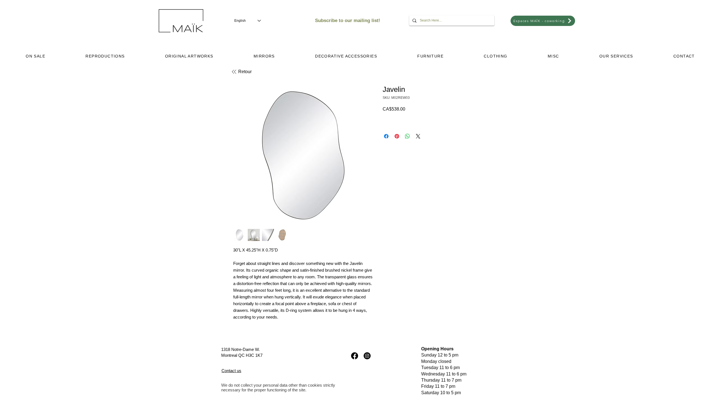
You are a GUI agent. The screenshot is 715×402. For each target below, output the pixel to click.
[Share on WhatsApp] (407, 136)
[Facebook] (354, 355)
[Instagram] (367, 355)
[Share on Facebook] (386, 136)
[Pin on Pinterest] (397, 136)
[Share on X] (418, 136)
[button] (105, 56)
